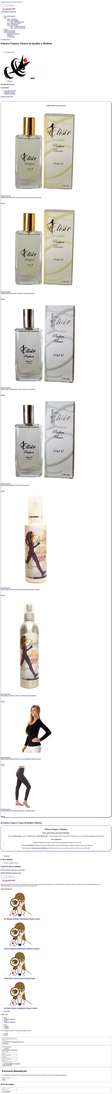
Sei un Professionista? (9, 32)
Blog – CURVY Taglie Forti (17, 28)
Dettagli (3, 203)
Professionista (7, 1047)
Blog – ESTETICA (12, 19)
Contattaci (6, 1028)
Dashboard (10, 35)
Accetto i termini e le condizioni (12, 1063)
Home (5, 1025)
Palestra (33, 78)
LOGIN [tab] (6, 1033)
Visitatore (6, 1048)
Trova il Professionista (9, 16)
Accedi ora (5, 1043)
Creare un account (7, 1065)
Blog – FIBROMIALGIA (17, 22)
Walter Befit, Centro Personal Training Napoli (19, 978)
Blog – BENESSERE (13, 20)
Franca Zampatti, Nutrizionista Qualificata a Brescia (21, 948)
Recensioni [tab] (7, 856)
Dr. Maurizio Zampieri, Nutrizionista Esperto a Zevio (22, 919)
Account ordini (11, 36)
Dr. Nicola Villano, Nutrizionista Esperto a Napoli (20, 1008)
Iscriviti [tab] (6, 1035)
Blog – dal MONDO (12, 25)
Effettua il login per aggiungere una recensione (13, 870)
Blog (5, 17)
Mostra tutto (7, 1011)
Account (6, 1026)
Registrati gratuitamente (13, 33)
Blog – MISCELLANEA (13, 23)
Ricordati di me (8, 1042)
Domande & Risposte (9, 31)
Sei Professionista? (5, 39)
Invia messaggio (6, 1091)
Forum (5, 29)
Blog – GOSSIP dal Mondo (17, 26)
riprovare (63, 1075)
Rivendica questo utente (7, 96)
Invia (4, 1079)
